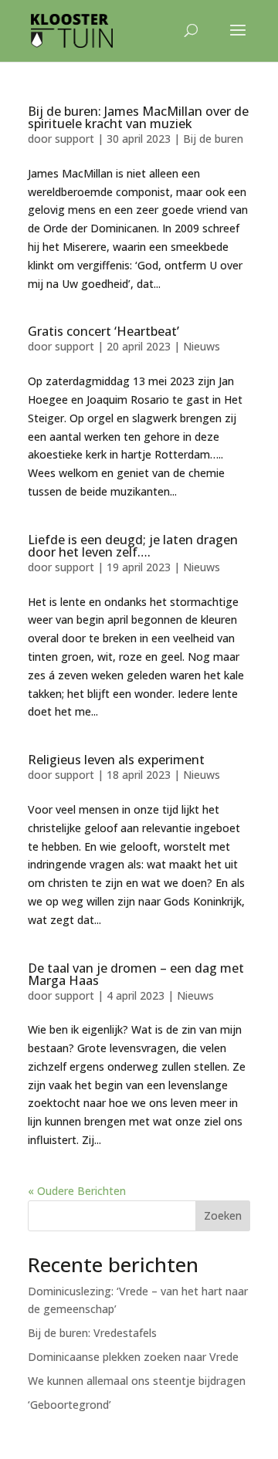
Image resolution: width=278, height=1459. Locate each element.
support (74, 138)
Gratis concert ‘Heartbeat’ (103, 331)
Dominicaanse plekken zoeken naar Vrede (133, 1356)
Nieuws (201, 346)
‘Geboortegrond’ (69, 1404)
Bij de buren (213, 138)
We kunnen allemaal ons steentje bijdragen (137, 1380)
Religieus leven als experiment (116, 759)
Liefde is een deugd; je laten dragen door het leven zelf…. (133, 545)
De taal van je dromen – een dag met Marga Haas (136, 974)
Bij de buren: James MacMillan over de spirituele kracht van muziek (138, 117)
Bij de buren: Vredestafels (92, 1332)
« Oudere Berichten (77, 1190)
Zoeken (223, 1215)
